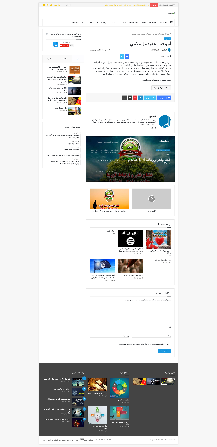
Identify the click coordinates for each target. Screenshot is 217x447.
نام (170, 327)
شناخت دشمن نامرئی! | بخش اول (58, 399)
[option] (130, 159)
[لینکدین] (140, 98)
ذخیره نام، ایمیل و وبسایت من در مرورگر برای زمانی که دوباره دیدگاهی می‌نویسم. (144, 344)
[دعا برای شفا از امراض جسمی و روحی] (78, 422)
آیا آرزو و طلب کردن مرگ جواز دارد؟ (138, 5)
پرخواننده (64, 58)
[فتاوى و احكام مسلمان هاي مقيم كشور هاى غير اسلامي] (74, 70)
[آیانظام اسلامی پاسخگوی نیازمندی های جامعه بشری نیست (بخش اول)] (130, 238)
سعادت (123, 22)
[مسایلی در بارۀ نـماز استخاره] (97, 384)
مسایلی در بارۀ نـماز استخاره (97, 393)
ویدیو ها (162, 22)
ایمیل (169, 336)
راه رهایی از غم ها (61, 108)
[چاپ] (124, 98)
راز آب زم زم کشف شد (62, 389)
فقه (144, 22)
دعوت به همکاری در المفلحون (61, 440)
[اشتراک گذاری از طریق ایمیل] (130, 98)
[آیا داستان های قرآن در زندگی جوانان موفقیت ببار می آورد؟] (74, 101)
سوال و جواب (134, 22)
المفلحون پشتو (88, 440)
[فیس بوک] (127, 56)
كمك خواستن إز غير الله (163, 260)
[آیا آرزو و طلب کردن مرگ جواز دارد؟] (74, 91)
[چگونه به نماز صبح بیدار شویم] (97, 415)
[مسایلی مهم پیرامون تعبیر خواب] (119, 413)
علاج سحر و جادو (102, 22)
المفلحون (164, 50)
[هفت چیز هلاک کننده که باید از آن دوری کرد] (78, 412)
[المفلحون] (171, 13)
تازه (78, 58)
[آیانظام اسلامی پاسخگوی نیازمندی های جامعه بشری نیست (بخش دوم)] (102, 266)
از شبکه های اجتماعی (159, 34)
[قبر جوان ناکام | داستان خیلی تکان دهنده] (78, 382)
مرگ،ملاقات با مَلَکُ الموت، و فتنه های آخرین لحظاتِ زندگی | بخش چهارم (56, 79)
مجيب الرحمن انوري (160, 87)
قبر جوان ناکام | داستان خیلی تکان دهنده (57, 379)
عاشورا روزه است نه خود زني (133, 275)
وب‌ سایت (126, 336)
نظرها (49, 58)
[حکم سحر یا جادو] (119, 388)
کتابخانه (151, 22)
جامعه (114, 22)
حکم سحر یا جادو (123, 400)
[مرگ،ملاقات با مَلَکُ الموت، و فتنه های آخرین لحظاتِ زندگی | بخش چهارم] (74, 80)
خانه (168, 34)
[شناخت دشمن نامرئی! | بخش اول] (78, 402)
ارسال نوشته (47, 440)
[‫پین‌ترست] (135, 98)
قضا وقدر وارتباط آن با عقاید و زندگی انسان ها (149, 159)
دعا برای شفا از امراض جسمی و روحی (57, 419)
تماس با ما (75, 22)
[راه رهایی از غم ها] (74, 111)
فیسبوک (148, 34)
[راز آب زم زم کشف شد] (78, 392)
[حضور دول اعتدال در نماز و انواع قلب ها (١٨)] (158, 239)
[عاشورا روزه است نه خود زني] (130, 266)
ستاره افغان (110, 231)
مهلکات (91, 22)
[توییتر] (122, 56)
